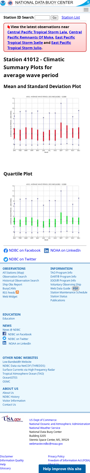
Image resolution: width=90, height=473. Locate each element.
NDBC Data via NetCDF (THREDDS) (24, 366)
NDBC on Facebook (24, 250)
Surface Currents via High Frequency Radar (29, 370)
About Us (8, 393)
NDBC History (11, 397)
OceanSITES (10, 377)
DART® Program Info (63, 276)
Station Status (58, 296)
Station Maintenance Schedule (68, 292)
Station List (71, 17)
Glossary (5, 468)
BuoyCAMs (9, 288)
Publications (57, 300)
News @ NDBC (12, 330)
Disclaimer (6, 456)
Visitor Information (14, 401)
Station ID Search (18, 17)
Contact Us (9, 404)
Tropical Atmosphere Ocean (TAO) (23, 374)
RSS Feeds (9, 292)
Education (9, 318)
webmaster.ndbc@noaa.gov (46, 444)
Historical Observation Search (21, 280)
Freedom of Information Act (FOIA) (69, 460)
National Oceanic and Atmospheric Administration (59, 424)
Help (3, 464)
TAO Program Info (61, 272)
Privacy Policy (56, 456)
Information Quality (12, 460)
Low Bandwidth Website (17, 362)
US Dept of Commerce (43, 420)
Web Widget (10, 296)
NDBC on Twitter (22, 259)
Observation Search (15, 276)
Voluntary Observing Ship (65, 284)
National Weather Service (44, 428)
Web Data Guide (60, 288)
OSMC (6, 381)
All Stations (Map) (13, 272)
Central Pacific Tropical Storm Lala (37, 32)
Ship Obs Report (12, 284)
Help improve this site (62, 468)
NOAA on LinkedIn (65, 250)
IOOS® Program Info (63, 280)
